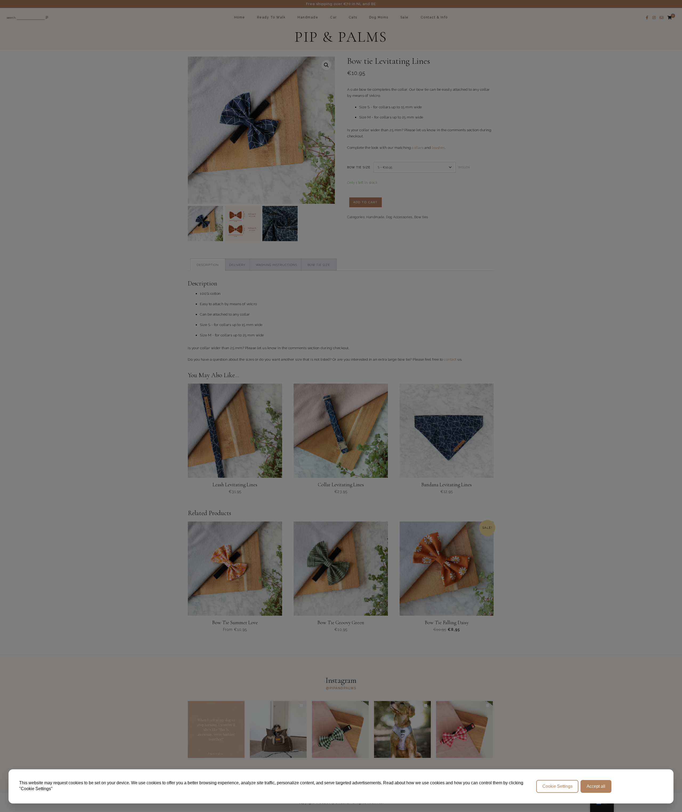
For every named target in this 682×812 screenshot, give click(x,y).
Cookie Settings (557, 786)
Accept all (596, 786)
